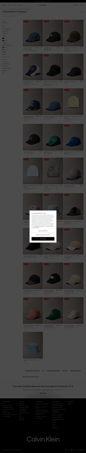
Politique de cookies (39, 226)
